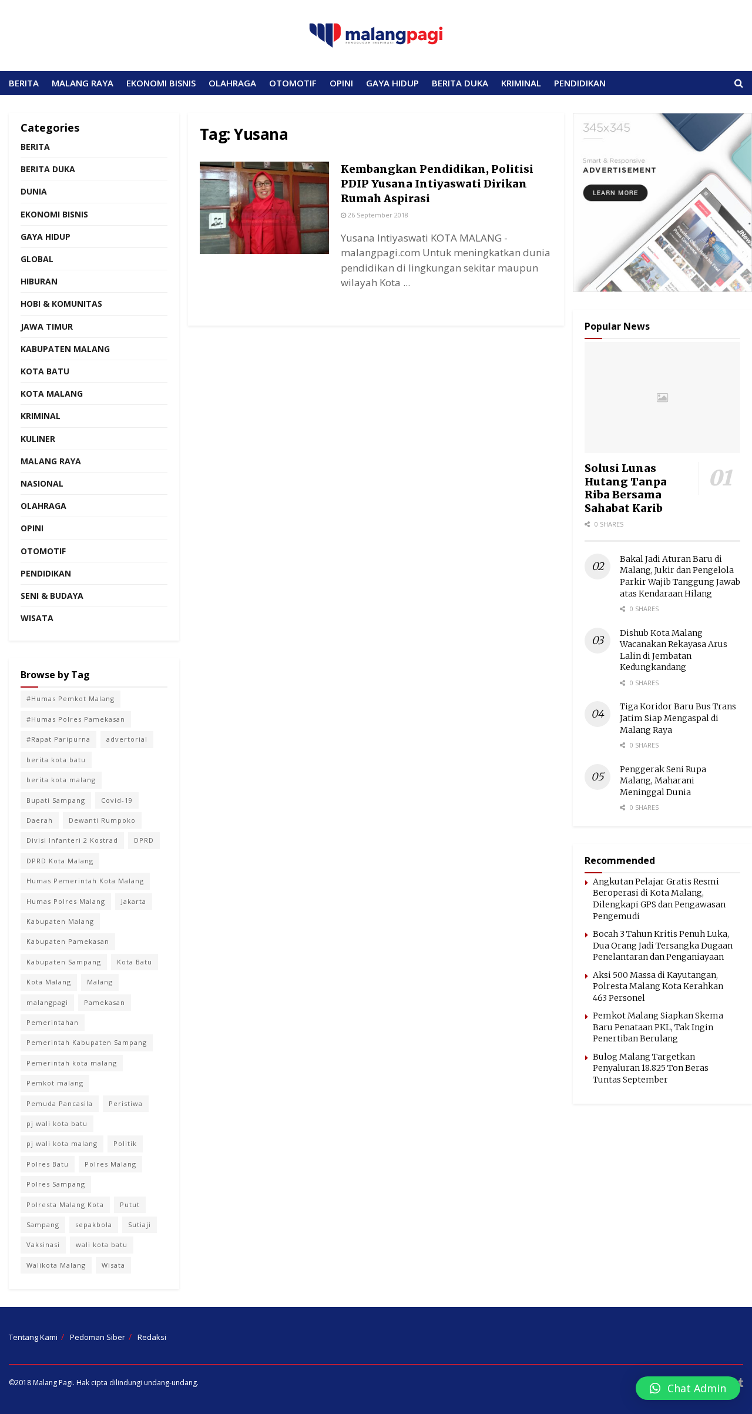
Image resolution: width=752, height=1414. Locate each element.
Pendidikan (46, 573)
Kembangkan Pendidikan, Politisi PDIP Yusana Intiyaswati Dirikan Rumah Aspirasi (437, 183)
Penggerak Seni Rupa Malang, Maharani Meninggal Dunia (663, 781)
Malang (100, 981)
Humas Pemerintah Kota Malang (85, 880)
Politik (125, 1143)
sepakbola (93, 1224)
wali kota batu (101, 1244)
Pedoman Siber (97, 1337)
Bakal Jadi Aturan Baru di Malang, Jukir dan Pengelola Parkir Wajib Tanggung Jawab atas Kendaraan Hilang (680, 576)
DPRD (144, 840)
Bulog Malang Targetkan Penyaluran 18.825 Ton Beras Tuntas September (651, 1068)
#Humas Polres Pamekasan (75, 719)
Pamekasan (104, 1002)
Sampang (42, 1224)
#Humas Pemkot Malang (70, 698)
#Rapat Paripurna (58, 739)
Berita (35, 146)
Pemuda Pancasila (59, 1103)
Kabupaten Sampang (63, 961)
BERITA (24, 83)
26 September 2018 (377, 214)
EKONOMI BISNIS (161, 83)
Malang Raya (51, 461)
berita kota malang (61, 779)
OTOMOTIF (293, 83)
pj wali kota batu (57, 1123)
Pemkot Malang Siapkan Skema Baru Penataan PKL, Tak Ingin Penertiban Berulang (658, 1027)
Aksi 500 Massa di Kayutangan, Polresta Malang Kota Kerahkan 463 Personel (658, 986)
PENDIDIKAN (580, 83)
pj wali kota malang (62, 1143)
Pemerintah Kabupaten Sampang (86, 1042)
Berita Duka (48, 169)
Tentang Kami (33, 1337)
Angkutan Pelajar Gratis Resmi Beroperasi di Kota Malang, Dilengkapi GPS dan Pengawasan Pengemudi (659, 899)
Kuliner (38, 438)
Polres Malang (110, 1164)
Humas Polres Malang (65, 901)
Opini (32, 528)
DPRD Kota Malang (59, 860)
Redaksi (151, 1337)
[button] (688, 1388)
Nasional (42, 483)
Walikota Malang (56, 1265)
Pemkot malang (54, 1082)
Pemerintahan (52, 1022)
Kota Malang (52, 393)
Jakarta (133, 901)
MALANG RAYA (82, 83)
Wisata (37, 618)
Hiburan (39, 281)
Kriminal (41, 415)
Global (37, 258)
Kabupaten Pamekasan (67, 941)
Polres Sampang (55, 1184)
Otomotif (43, 551)
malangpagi (47, 1002)
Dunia (34, 191)
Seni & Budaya (52, 595)
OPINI (341, 83)
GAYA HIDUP (392, 83)
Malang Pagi (53, 1383)
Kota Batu (45, 371)
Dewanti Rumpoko (102, 820)
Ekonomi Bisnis (54, 214)
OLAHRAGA (232, 83)
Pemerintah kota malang (71, 1062)
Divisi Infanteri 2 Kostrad (72, 840)
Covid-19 (117, 800)
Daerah (39, 820)
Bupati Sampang (55, 800)
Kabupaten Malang (65, 348)
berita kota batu (56, 759)
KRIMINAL (521, 83)
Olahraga (43, 505)
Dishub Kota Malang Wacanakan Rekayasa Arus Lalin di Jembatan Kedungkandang (673, 650)
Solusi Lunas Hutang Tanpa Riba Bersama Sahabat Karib (626, 488)
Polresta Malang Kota (65, 1204)
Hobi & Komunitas (61, 303)
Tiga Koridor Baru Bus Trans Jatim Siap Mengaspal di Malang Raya (678, 718)
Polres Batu (47, 1164)
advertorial (126, 739)
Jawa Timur (47, 326)
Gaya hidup (45, 236)
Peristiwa (126, 1103)
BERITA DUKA (460, 83)
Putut (130, 1204)
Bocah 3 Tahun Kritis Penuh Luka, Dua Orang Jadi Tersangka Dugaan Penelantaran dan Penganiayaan (663, 945)
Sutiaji (139, 1224)
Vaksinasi (43, 1244)
